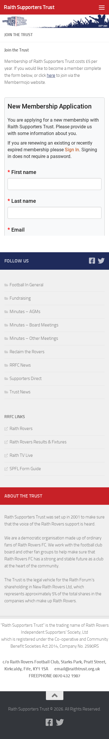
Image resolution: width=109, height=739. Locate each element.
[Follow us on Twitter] (101, 260)
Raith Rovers (21, 428)
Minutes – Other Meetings (34, 338)
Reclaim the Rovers (27, 351)
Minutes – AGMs (25, 311)
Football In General (26, 284)
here (51, 75)
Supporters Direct (26, 378)
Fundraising (20, 298)
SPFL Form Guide (25, 468)
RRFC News (20, 365)
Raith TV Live (21, 455)
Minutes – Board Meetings (34, 325)
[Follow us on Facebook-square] (91, 260)
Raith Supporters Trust (29, 7)
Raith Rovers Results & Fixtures (38, 442)
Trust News (20, 392)
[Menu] (101, 7)
